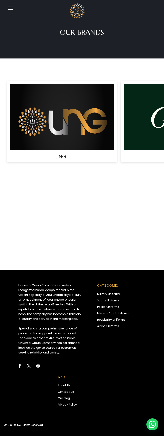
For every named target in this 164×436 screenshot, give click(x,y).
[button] (152, 424)
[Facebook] (19, 365)
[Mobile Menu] (11, 8)
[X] (28, 365)
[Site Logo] (77, 10)
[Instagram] (38, 365)
